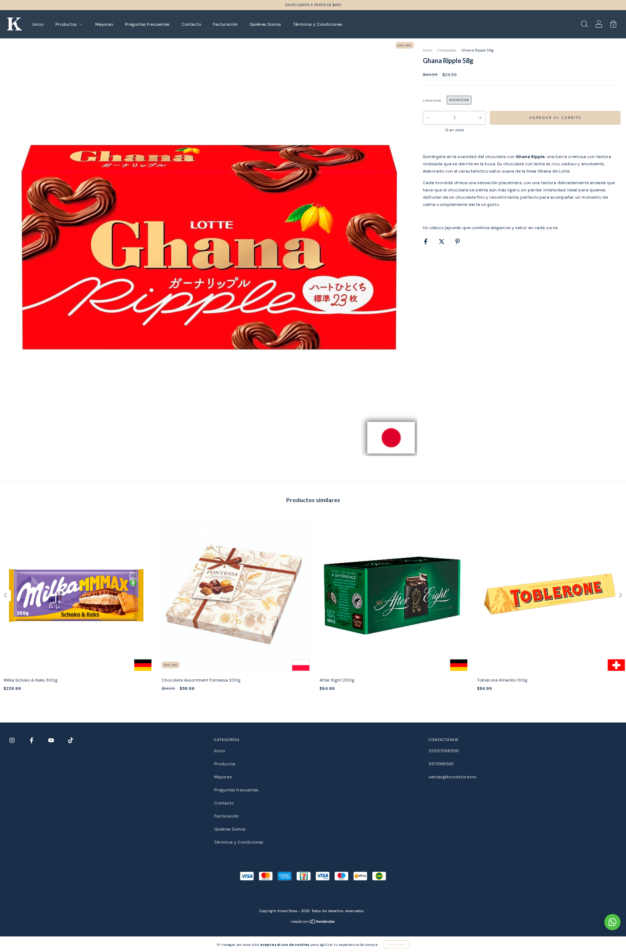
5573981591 (441, 764)
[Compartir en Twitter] (442, 241)
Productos (66, 24)
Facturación (225, 24)
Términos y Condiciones (317, 24)
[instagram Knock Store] (12, 740)
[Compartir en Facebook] (426, 241)
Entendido (396, 944)
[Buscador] (584, 25)
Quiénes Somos (265, 24)
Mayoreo (104, 24)
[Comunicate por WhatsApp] (612, 922)
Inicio (38, 24)
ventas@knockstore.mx (452, 777)
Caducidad (432, 100)
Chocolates (446, 50)
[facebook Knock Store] (32, 740)
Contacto (191, 24)
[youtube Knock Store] (52, 740)
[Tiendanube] (313, 923)
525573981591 (444, 751)
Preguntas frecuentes (147, 24)
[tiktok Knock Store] (70, 740)
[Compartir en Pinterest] (457, 241)
